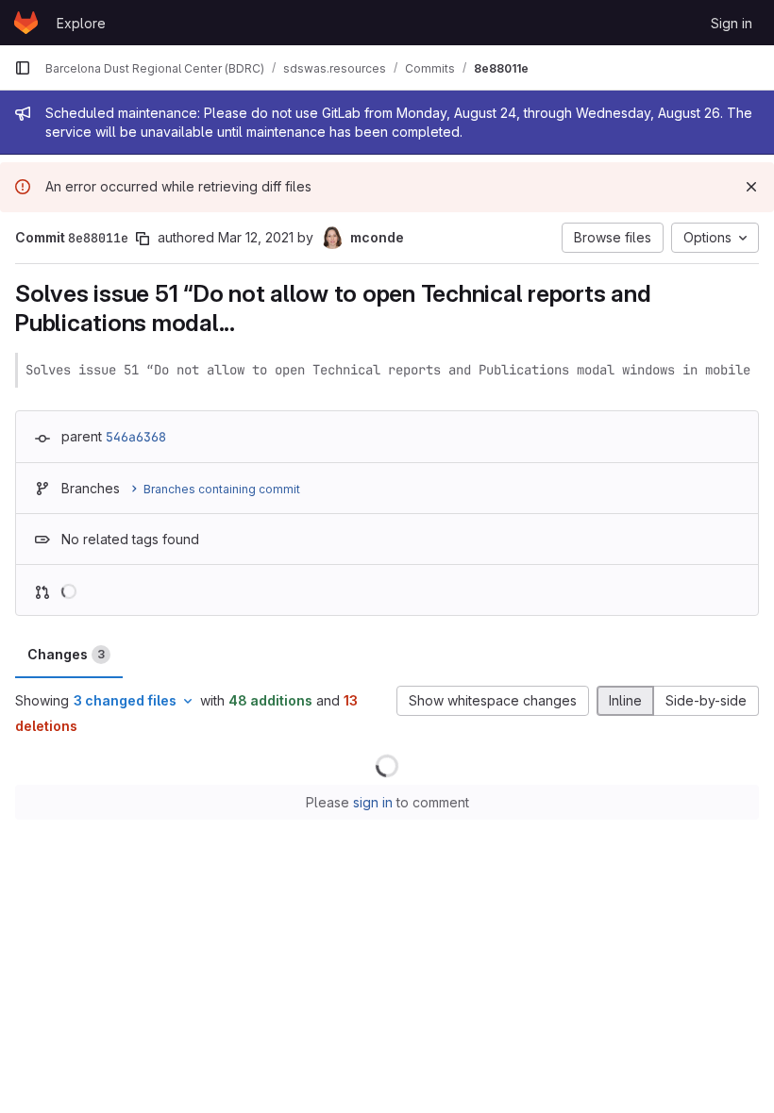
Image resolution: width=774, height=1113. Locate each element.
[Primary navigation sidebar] (23, 68)
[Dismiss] (751, 186)
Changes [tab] (66, 654)
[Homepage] (26, 23)
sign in (373, 802)
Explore (81, 23)
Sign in (731, 23)
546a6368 (136, 436)
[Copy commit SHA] (142, 238)
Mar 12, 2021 (256, 237)
